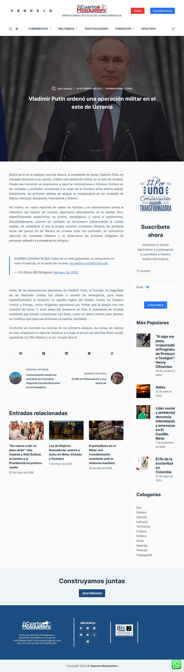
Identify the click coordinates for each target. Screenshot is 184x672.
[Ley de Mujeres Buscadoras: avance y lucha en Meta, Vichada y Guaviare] (66, 430)
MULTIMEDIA (66, 28)
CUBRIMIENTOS (38, 28)
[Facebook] (12, 10)
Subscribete (156, 305)
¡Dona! (137, 10)
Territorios (143, 526)
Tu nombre (143, 271)
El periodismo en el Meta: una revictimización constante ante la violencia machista (102, 454)
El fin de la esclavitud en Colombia (164, 465)
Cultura (141, 531)
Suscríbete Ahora (162, 10)
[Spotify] (37, 10)
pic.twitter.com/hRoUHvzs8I (89, 263)
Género (141, 512)
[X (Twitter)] (24, 10)
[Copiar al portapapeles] (112, 353)
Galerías (141, 545)
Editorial (142, 522)
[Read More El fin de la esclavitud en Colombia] (143, 463)
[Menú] (173, 28)
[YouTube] (50, 10)
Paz (138, 507)
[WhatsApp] (89, 353)
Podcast (142, 550)
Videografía (144, 555)
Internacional (115, 88)
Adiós (160, 387)
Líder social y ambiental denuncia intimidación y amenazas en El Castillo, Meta (166, 423)
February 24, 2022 (65, 272)
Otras (129, 88)
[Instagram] (18, 10)
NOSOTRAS (149, 28)
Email (139, 287)
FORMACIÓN (123, 28)
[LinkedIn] (31, 10)
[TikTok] (44, 10)
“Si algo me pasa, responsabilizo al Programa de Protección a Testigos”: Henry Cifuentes (168, 351)
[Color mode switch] (16, 28)
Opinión (141, 517)
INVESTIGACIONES (96, 28)
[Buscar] (10, 28)
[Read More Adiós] (143, 391)
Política (141, 536)
